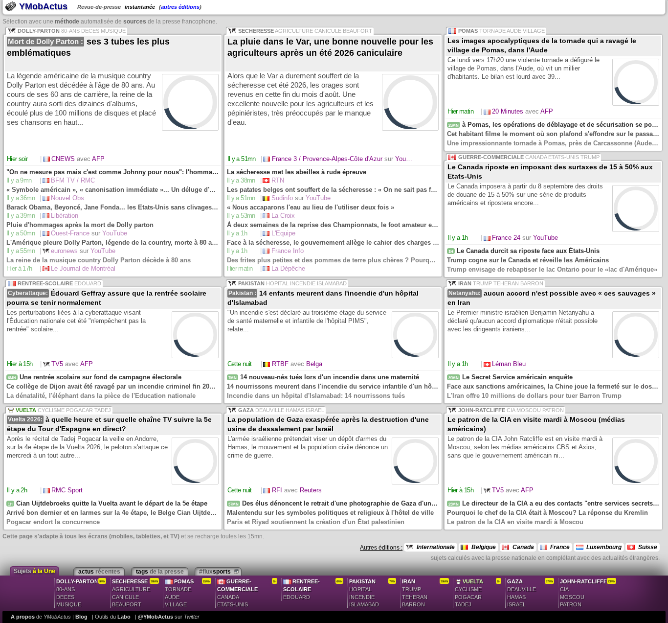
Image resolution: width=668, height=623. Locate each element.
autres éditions (180, 7)
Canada (523, 547)
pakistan (372, 593)
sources (134, 21)
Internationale (436, 547)
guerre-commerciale (246, 597)
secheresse (135, 593)
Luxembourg (604, 547)
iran (425, 593)
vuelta (478, 593)
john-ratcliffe (587, 593)
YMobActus (42, 6)
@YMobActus (155, 617)
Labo (124, 617)
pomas (188, 593)
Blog (81, 617)
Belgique (483, 547)
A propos (23, 617)
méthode (67, 21)
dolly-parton (80, 593)
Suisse (647, 547)
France (560, 547)
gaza (530, 593)
